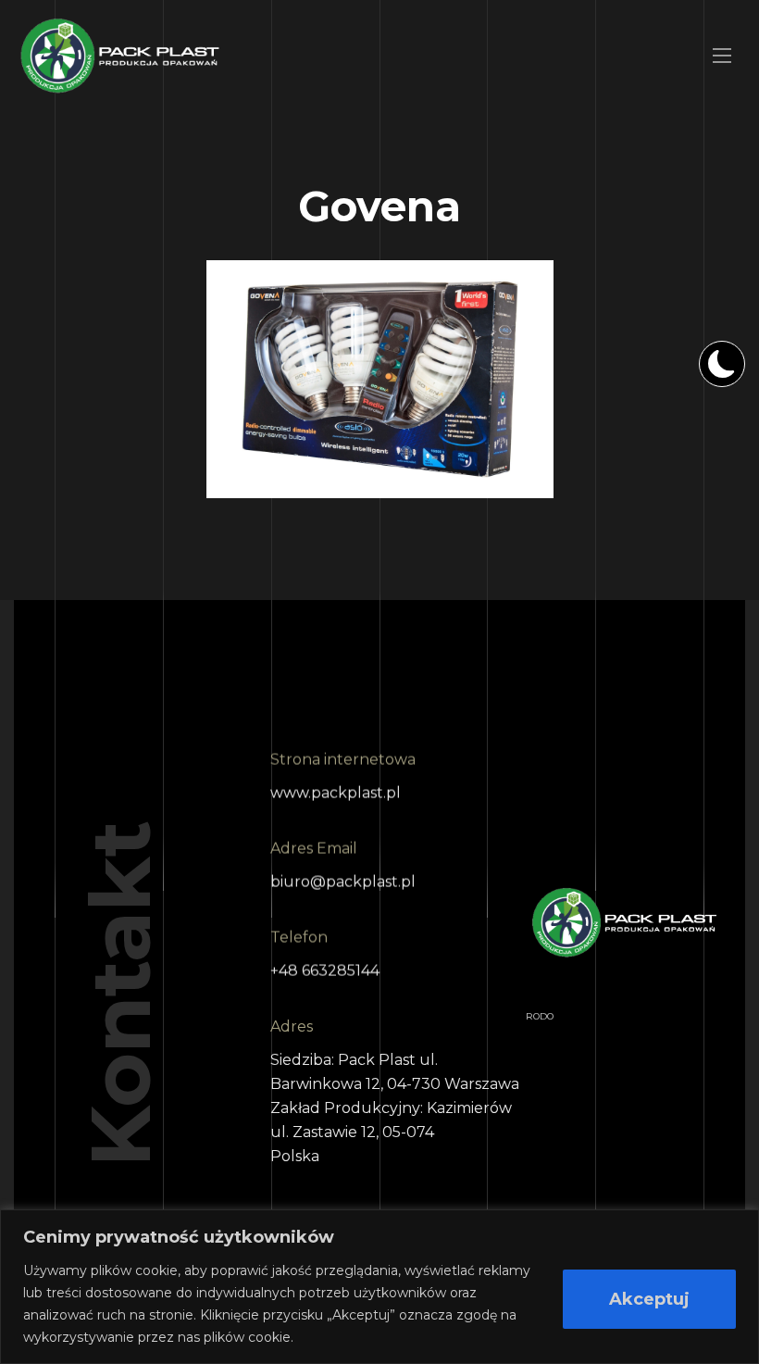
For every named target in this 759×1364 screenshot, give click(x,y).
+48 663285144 (325, 971)
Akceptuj (649, 1299)
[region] (379, 1286)
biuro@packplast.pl (343, 882)
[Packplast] (120, 55)
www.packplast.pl (335, 793)
